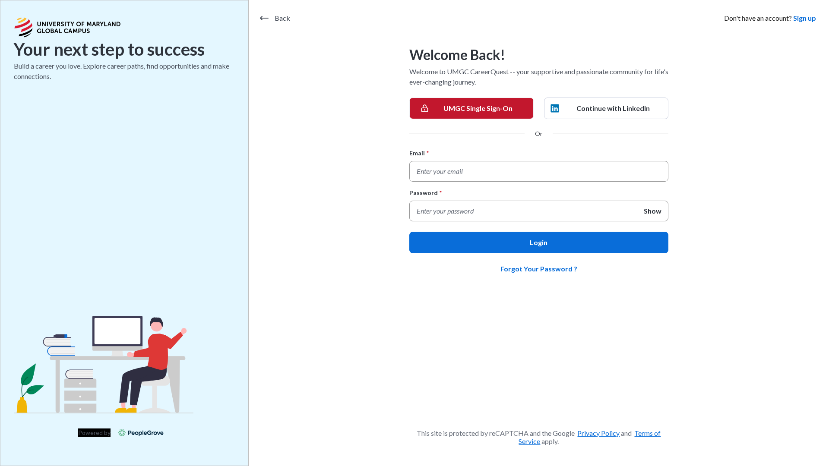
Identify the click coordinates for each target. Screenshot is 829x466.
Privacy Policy (598, 433)
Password (425, 192)
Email (419, 153)
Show (652, 211)
